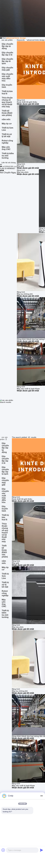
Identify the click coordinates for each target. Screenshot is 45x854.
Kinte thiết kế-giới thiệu (27, 102)
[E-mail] (3, 171)
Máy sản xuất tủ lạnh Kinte (28, 389)
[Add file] (3, 850)
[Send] (42, 850)
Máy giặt (20, 166)
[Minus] (41, 795)
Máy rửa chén (22, 172)
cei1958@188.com (9, 166)
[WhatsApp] (1, 171)
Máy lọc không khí (25, 294)
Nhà (3, 38)
